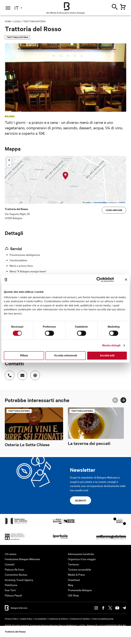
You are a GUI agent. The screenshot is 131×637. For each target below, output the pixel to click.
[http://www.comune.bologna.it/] (60, 539)
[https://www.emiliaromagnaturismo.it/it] (111, 539)
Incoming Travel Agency (19, 580)
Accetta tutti (107, 355)
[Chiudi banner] (126, 279)
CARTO (122, 202)
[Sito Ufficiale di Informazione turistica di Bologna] (67, 6)
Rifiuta (24, 355)
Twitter (110, 608)
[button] (65, 176)
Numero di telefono (9, 375)
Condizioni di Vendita (80, 618)
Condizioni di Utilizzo (58, 618)
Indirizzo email (22, 375)
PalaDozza (11, 585)
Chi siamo (10, 554)
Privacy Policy (11, 618)
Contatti (9, 564)
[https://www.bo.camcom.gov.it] (15, 539)
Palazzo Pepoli (13, 595)
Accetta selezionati (65, 355)
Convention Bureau (16, 574)
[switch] (49, 333)
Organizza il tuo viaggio (82, 559)
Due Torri (10, 590)
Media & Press (76, 574)
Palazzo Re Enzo (14, 569)
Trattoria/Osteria (34, 21)
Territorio (73, 564)
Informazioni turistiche (81, 554)
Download (74, 580)
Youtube (117, 608)
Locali (17, 21)
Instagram (96, 608)
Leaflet (88, 202)
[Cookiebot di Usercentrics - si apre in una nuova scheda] (100, 279)
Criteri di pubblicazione (102, 618)
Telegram (124, 608)
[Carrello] (122, 7)
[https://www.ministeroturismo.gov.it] (16, 524)
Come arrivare (114, 210)
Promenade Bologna (80, 590)
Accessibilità (40, 618)
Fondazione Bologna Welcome (22, 559)
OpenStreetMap (100, 202)
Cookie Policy (26, 618)
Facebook (103, 608)
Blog (70, 585)
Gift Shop (73, 595)
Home (8, 21)
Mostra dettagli (111, 345)
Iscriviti (80, 500)
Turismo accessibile (79, 569)
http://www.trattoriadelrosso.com (35, 375)
